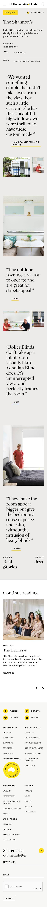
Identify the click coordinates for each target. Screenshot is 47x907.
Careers (6, 814)
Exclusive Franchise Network (11, 802)
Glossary (7, 829)
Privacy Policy (9, 840)
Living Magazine (10, 819)
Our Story (7, 732)
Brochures (7, 824)
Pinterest (35, 61)
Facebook (25, 61)
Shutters (28, 801)
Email (16, 61)
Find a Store (8, 738)
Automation (30, 812)
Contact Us (29, 732)
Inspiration (8, 743)
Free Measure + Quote (34, 748)
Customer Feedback (33, 743)
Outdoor (28, 806)
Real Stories (19, 52)
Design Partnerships (11, 758)
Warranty (7, 791)
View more (8, 673)
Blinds (27, 796)
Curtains (28, 791)
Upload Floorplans (33, 753)
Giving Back (8, 753)
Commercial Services (12, 808)
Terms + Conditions (11, 834)
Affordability (9, 796)
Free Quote (10, 13)
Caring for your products (31, 759)
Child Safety (30, 766)
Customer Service (32, 738)
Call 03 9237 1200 (37, 13)
